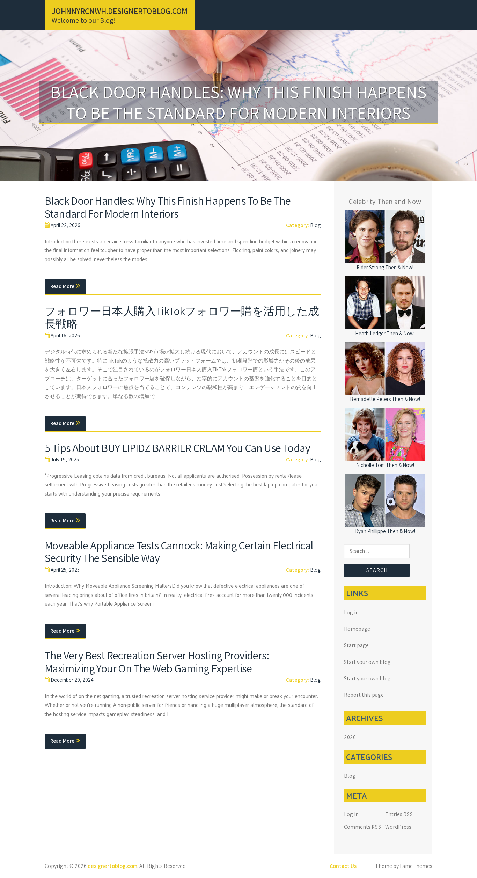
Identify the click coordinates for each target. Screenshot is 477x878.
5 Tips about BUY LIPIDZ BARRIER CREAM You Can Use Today (177, 447)
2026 (350, 737)
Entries (399, 814)
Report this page (364, 694)
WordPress (398, 827)
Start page (356, 645)
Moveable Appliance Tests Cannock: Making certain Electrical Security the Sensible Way (179, 551)
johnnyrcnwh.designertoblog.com (120, 11)
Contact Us (343, 866)
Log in (351, 612)
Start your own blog (367, 662)
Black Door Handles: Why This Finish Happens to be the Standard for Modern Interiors (168, 207)
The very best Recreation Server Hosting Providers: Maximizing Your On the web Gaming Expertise (157, 661)
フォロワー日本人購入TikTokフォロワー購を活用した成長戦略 (182, 317)
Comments (362, 827)
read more (62, 286)
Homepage (357, 628)
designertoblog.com (112, 866)
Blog (315, 225)
